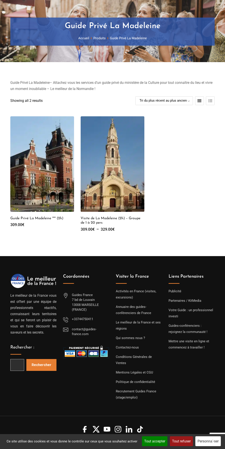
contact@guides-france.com (84, 331)
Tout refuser (181, 441)
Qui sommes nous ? (130, 338)
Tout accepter (154, 441)
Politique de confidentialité (135, 382)
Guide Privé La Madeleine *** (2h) (36, 218)
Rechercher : (22, 347)
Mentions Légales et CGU (134, 372)
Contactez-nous (127, 347)
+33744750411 (82, 319)
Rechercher (41, 365)
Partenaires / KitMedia (185, 301)
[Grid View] (199, 100)
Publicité (175, 291)
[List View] (210, 100)
